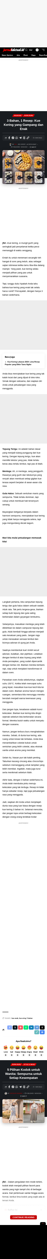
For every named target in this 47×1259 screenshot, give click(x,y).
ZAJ (15, 144)
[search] (26, 50)
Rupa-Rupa (28, 115)
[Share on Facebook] (9, 138)
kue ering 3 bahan (26, 1018)
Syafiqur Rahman (16, 1093)
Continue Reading (23, 1217)
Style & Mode (29, 1064)
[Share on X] (15, 1027)
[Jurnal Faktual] (13, 49)
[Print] (42, 1032)
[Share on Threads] (24, 138)
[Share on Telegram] (20, 138)
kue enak (15, 1018)
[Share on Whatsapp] (16, 138)
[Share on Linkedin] (31, 1027)
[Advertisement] (23, 23)
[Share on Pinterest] (13, 138)
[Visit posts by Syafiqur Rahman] (6, 1093)
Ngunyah (17, 115)
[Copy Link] (28, 138)
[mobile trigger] (42, 50)
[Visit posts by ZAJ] (10, 144)
